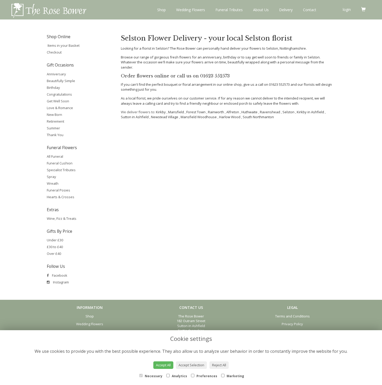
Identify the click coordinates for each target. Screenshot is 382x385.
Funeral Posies (58, 190)
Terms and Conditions (292, 316)
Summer (53, 128)
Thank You (55, 134)
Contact (309, 9)
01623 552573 (215, 76)
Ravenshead (270, 112)
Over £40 (54, 253)
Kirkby (161, 112)
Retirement (55, 121)
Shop (161, 9)
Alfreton (232, 112)
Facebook (59, 275)
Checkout (54, 52)
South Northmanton (258, 117)
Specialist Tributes (61, 170)
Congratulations (59, 94)
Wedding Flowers (190, 9)
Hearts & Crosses (60, 197)
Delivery (286, 9)
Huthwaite (249, 112)
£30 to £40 (55, 246)
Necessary (153, 376)
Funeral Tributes (229, 9)
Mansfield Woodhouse (199, 117)
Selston (288, 112)
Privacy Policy (292, 324)
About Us (261, 9)
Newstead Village (164, 117)
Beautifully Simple (61, 80)
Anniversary (56, 74)
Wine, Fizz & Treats (61, 218)
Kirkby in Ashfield (310, 112)
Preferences (206, 376)
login (347, 9)
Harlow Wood (229, 117)
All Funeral (55, 156)
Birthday (53, 87)
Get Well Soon (58, 101)
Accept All (163, 365)
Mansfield (176, 112)
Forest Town (196, 112)
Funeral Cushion (60, 163)
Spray (51, 176)
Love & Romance (60, 107)
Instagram (60, 282)
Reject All (219, 365)
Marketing (235, 376)
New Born (54, 114)
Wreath (52, 183)
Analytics (179, 376)
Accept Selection (191, 365)
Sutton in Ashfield (135, 117)
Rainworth (216, 112)
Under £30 (55, 240)
